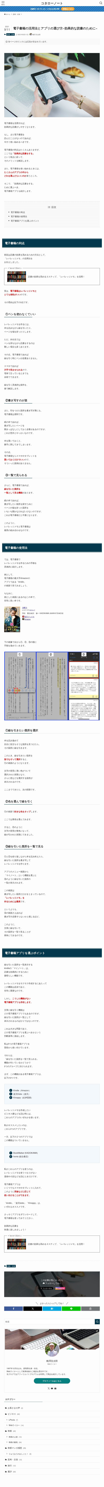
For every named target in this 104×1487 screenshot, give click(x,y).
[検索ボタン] (101, 3)
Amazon (27, 619)
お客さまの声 (15, 1407)
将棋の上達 (15, 1436)
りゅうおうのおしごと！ (20, 1453)
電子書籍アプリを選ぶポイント (25, 220)
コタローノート (52, 3)
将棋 (12, 1430)
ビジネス (14, 1413)
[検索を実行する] (97, 1321)
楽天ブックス (29, 616)
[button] (13, 1308)
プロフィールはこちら (52, 1381)
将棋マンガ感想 (17, 1447)
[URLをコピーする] (90, 1308)
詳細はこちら (68, 9)
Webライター (16, 1425)
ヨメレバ (32, 610)
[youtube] (52, 1388)
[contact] (55, 1388)
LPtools (13, 1419)
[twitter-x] (48, 1388)
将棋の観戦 (15, 1442)
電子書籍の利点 (18, 212)
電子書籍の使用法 (19, 216)
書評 (12, 1471)
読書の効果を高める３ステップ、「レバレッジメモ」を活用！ (56, 276)
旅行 (12, 1465)
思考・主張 (10, 34)
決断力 (24, 607)
